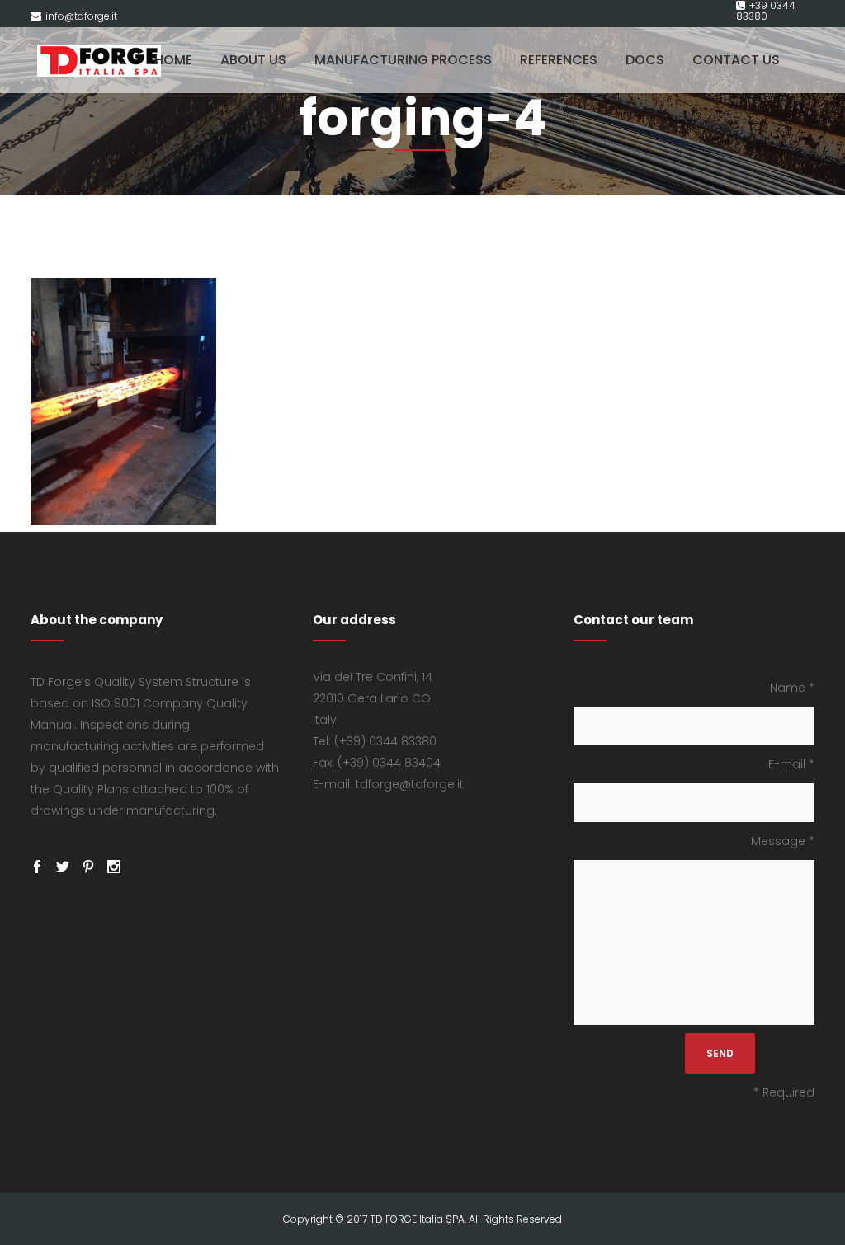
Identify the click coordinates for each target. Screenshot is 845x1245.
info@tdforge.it (81, 16)
